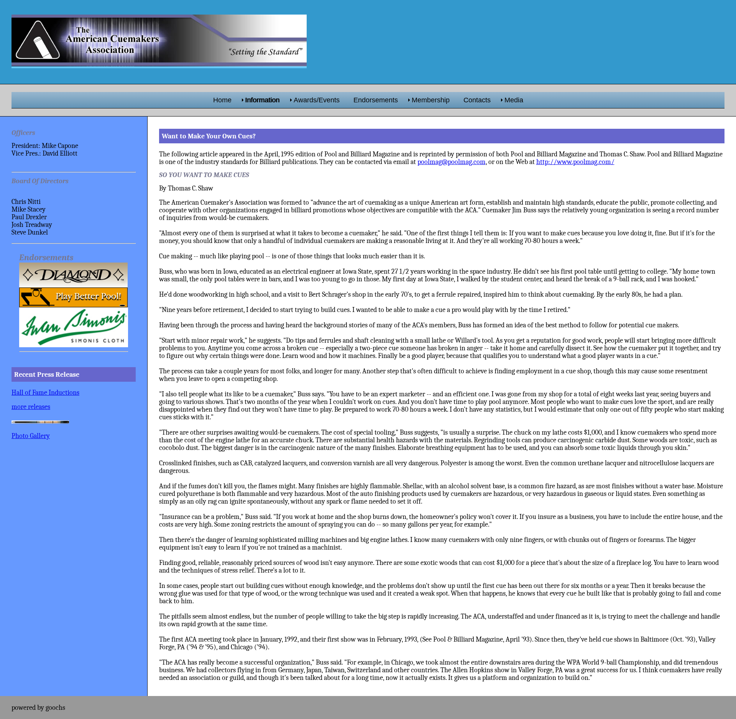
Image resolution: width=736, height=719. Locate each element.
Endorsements (375, 100)
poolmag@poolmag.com (451, 162)
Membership (431, 100)
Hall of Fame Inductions (45, 392)
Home (222, 100)
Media (513, 100)
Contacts (477, 100)
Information (262, 100)
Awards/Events (317, 100)
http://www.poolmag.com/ (575, 162)
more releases (31, 406)
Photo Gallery (31, 436)
